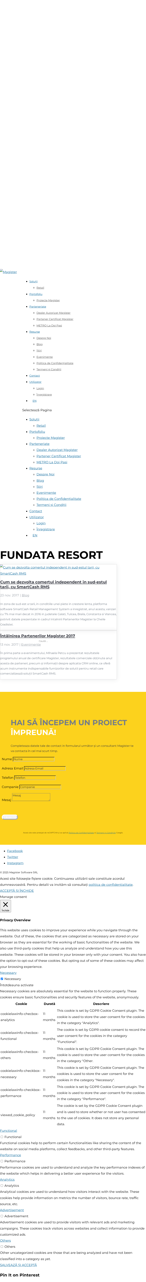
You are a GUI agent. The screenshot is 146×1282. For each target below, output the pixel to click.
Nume (7, 759)
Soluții (33, 281)
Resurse (34, 331)
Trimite (10, 817)
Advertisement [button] (12, 1210)
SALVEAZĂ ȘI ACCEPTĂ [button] (18, 1265)
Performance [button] (10, 1155)
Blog (25, 595)
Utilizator (35, 382)
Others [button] (5, 1241)
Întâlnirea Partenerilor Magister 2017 (37, 636)
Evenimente (31, 645)
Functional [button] (8, 1131)
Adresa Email (12, 768)
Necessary (12, 979)
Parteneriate (37, 306)
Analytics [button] (7, 1180)
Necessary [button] (8, 973)
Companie (10, 787)
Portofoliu (35, 294)
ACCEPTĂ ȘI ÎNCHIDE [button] (17, 891)
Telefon (7, 778)
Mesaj (6, 800)
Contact (34, 375)
